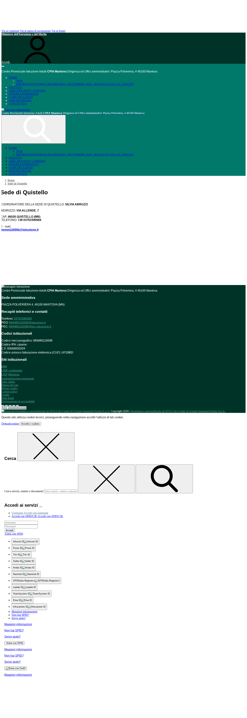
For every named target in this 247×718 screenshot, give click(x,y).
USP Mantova (10, 374)
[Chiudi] (45, 446)
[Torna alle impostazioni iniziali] (17, 405)
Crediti (5, 394)
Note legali (7, 398)
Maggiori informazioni (24, 611)
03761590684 (23, 318)
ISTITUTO (15, 87)
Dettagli (10, 423)
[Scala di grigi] (10, 405)
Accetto (30, 423)
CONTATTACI (18, 103)
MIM (4, 366)
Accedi (9, 530)
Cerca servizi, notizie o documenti (23, 491)
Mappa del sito (9, 385)
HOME (13, 77)
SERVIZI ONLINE (20, 100)
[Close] (40, 506)
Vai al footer (58, 30)
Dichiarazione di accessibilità (18, 401)
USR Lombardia (11, 370)
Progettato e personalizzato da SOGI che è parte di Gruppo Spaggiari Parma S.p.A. (178, 411)
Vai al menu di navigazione (35, 30)
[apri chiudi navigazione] (2, 66)
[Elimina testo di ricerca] (106, 478)
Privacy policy (9, 388)
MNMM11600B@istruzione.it (27, 322)
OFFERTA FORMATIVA (24, 93)
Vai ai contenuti (10, 30)
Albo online (8, 381)
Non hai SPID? (20, 614)
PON (19, 80)
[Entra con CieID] (15, 668)
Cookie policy (9, 391)
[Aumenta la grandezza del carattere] (2, 405)
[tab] (30, 512)
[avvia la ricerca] (164, 478)
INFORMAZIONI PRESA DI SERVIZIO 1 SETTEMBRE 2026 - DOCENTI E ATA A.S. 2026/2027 (75, 84)
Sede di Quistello (17, 183)
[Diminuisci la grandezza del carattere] (6, 405)
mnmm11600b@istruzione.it (20, 229)
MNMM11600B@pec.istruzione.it (30, 326)
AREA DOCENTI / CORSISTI (27, 90)
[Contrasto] (13, 405)
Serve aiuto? (19, 618)
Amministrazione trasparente (17, 378)
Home (11, 180)
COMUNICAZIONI (21, 97)
